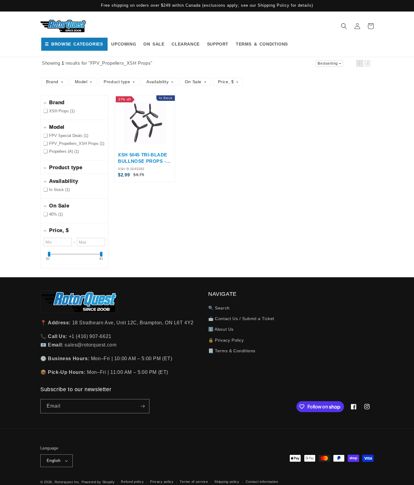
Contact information (262, 481)
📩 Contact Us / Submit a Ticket (241, 318)
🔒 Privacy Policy (226, 340)
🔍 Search (219, 308)
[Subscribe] (142, 406)
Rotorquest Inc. (68, 482)
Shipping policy (226, 481)
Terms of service (194, 481)
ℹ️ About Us (221, 329)
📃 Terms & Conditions (231, 350)
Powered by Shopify (98, 482)
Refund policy (132, 481)
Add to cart (145, 142)
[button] (344, 26)
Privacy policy (162, 481)
